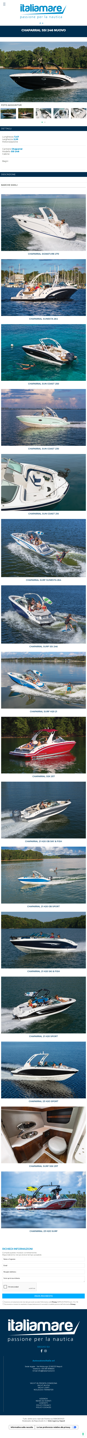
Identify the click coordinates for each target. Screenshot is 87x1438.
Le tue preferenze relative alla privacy (53, 1427)
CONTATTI (43, 1403)
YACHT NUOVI (43, 1385)
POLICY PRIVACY (43, 1405)
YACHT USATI (43, 1387)
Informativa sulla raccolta (22, 1427)
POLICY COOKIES (43, 1407)
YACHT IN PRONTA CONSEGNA (43, 1383)
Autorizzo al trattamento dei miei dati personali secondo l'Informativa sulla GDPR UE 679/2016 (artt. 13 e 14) (41, 1302)
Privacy (54, 1302)
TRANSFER (48, 1390)
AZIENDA (43, 1399)
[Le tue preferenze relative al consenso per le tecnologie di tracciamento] (83, 1434)
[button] (42, 122)
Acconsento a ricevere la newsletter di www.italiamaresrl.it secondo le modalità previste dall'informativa (40, 1304)
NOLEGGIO (38, 1390)
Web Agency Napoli (56, 1421)
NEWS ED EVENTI (43, 1401)
